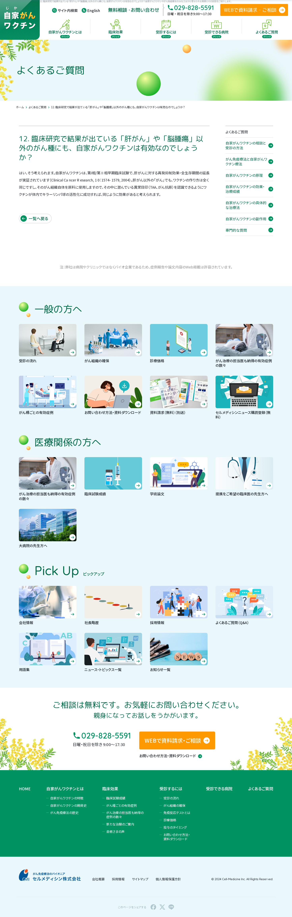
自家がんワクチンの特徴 (66, 798)
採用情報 (118, 879)
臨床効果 (110, 788)
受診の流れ (171, 798)
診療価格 (169, 819)
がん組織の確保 (174, 805)
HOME (25, 788)
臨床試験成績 (115, 798)
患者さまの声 (115, 831)
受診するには (171, 788)
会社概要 (98, 879)
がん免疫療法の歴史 (64, 812)
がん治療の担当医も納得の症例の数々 (125, 814)
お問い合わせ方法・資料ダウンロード (167, 755)
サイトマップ (140, 879)
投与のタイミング (175, 827)
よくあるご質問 (37, 107)
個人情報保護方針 (168, 879)
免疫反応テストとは (176, 812)
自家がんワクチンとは (65, 788)
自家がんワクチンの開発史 (68, 805)
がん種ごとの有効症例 (121, 805)
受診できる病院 (219, 788)
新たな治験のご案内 (120, 824)
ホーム (20, 107)
